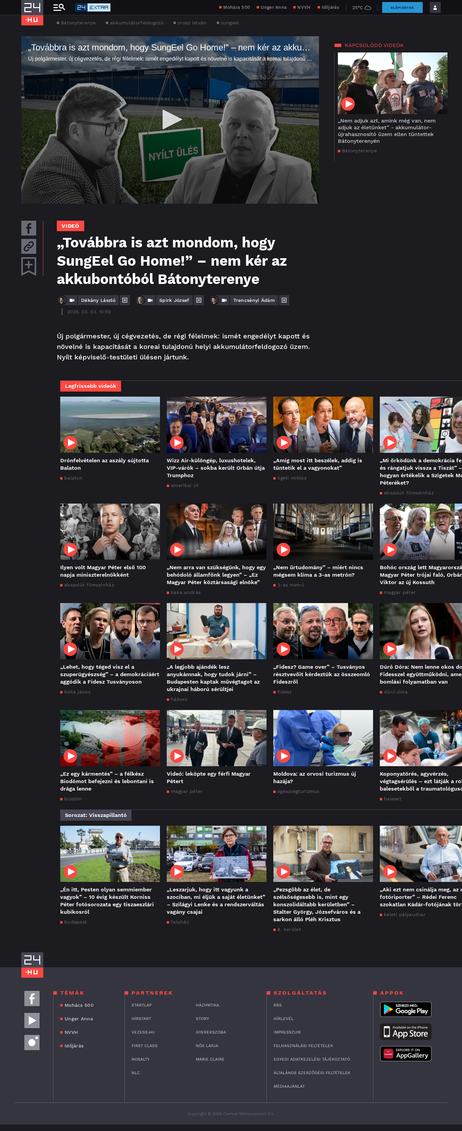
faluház (180, 922)
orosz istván (192, 22)
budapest (75, 922)
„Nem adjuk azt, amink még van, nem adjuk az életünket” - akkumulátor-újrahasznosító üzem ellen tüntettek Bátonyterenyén (387, 130)
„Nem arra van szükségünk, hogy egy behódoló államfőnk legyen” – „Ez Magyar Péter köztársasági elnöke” (216, 574)
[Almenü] (59, 7)
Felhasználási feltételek (303, 1045)
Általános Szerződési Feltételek (312, 1072)
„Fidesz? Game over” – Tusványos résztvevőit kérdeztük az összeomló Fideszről (321, 674)
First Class (145, 1045)
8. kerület (289, 929)
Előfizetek (402, 7)
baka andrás (186, 592)
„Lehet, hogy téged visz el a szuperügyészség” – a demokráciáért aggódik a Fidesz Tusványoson (109, 674)
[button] (170, 119)
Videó (70, 226)
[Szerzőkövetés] (125, 300)
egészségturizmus (298, 791)
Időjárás (330, 7)
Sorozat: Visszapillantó (96, 815)
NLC (136, 1072)
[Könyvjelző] (28, 266)
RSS (278, 1005)
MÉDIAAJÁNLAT (289, 1086)
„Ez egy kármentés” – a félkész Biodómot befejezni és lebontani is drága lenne (107, 781)
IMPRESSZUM (287, 1032)
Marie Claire (210, 1059)
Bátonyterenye (78, 22)
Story (202, 1018)
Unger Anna (273, 7)
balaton (73, 478)
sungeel (230, 22)
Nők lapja (207, 1045)
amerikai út (185, 485)
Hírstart (141, 1018)
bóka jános (77, 691)
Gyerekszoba (211, 1032)
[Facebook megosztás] (28, 228)
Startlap (142, 1005)
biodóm (73, 798)
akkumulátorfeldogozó (136, 22)
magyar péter (187, 791)
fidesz (284, 691)
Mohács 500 (236, 7)
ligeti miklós (291, 478)
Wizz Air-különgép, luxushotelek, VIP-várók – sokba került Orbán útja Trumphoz (216, 468)
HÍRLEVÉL (284, 1018)
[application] (170, 120)
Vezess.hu (143, 1032)
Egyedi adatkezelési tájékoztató (312, 1059)
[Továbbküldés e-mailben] (28, 246)
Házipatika (207, 1005)
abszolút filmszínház (89, 584)
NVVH (303, 7)
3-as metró (290, 584)
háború (179, 699)
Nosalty (140, 1059)
